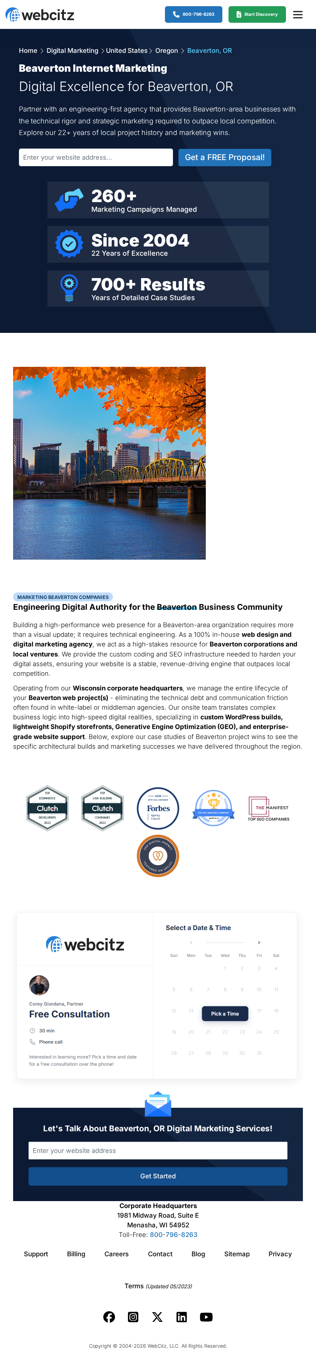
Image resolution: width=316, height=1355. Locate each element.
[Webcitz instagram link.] (133, 1317)
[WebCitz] (39, 14)
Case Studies (173, 298)
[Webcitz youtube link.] (206, 1317)
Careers (116, 1254)
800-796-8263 (174, 1235)
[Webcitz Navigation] (297, 14)
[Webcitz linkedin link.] (181, 1317)
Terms (158, 1286)
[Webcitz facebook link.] (109, 1317)
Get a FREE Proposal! (225, 157)
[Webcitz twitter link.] (157, 1317)
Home (29, 50)
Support (36, 1254)
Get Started (158, 1176)
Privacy (280, 1254)
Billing (76, 1254)
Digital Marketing (72, 50)
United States (127, 50)
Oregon (167, 50)
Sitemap (237, 1254)
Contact (160, 1254)
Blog (198, 1254)
